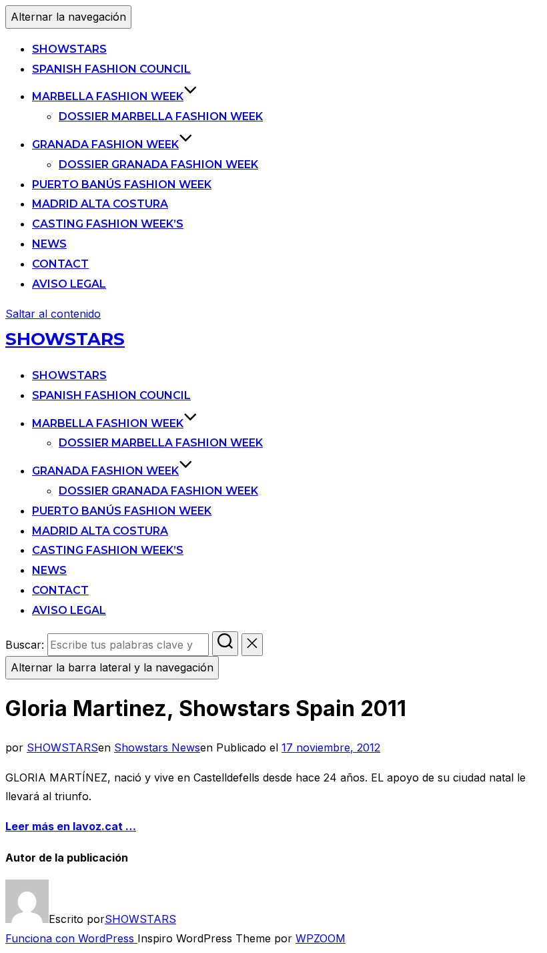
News (49, 244)
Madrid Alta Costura (100, 204)
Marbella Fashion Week (107, 96)
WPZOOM (321, 938)
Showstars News (157, 747)
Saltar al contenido (53, 313)
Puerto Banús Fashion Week (121, 184)
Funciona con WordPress (71, 938)
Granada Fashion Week (105, 144)
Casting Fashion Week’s (107, 224)
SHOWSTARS (69, 49)
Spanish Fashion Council (111, 69)
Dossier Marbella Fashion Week (161, 116)
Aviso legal (69, 284)
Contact (60, 264)
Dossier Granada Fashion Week (158, 164)
